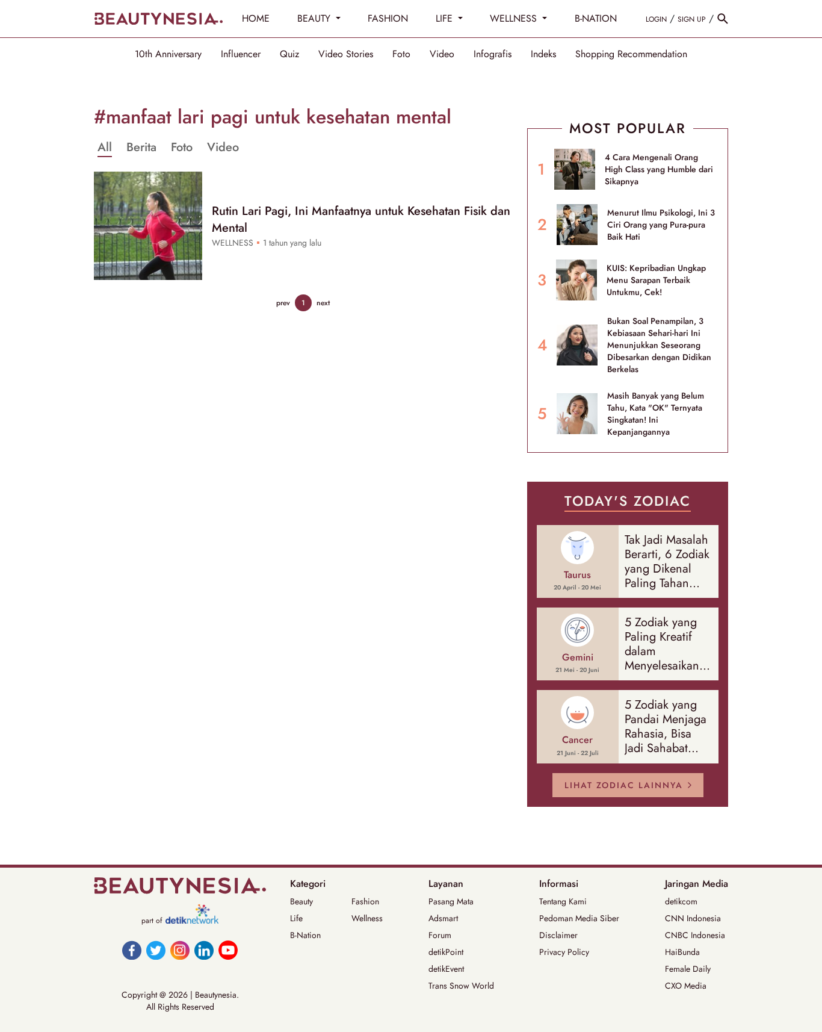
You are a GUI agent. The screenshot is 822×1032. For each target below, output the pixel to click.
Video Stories (345, 54)
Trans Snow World (461, 986)
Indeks (543, 54)
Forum (439, 935)
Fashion (365, 901)
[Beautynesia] (158, 19)
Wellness (367, 918)
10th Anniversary (168, 54)
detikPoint (445, 952)
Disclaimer (558, 935)
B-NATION (596, 18)
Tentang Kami (563, 901)
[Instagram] (180, 950)
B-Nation (305, 935)
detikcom (681, 901)
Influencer (241, 54)
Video (442, 54)
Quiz (289, 54)
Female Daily (688, 969)
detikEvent (446, 969)
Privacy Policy (564, 952)
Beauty (301, 901)
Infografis (492, 54)
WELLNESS (515, 18)
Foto (401, 54)
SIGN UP (692, 19)
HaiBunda (682, 952)
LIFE (446, 18)
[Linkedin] (204, 950)
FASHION (388, 18)
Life (296, 918)
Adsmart (443, 918)
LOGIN (656, 19)
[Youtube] (228, 950)
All (104, 147)
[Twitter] (155, 950)
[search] (722, 18)
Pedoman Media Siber (579, 918)
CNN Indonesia (693, 918)
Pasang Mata (451, 901)
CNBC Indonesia (695, 935)
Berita (141, 147)
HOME (256, 18)
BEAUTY (315, 18)
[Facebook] (131, 950)
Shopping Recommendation (631, 54)
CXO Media (685, 986)
